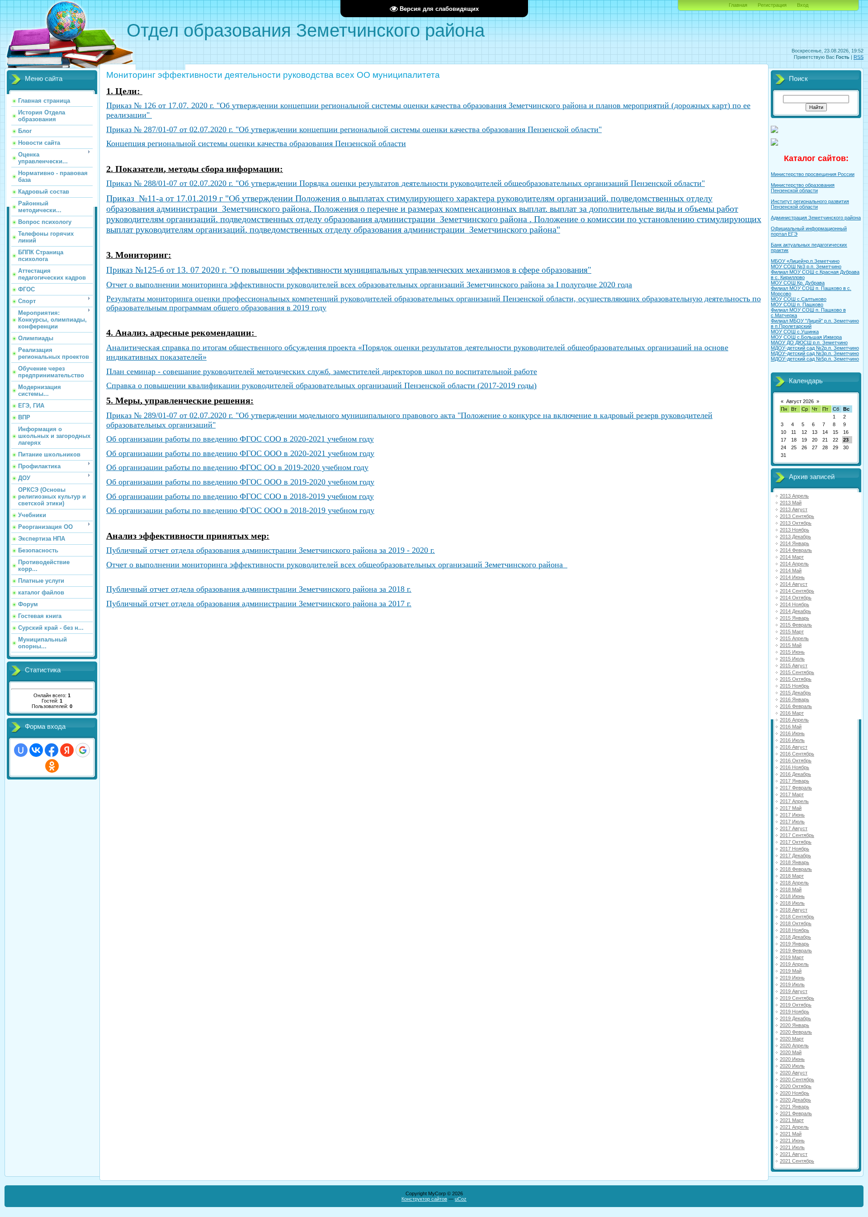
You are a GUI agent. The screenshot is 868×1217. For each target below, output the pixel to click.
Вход (802, 5)
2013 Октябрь (795, 523)
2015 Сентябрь (797, 672)
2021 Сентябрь (797, 1161)
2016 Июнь (792, 733)
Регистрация (772, 5)
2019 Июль (792, 984)
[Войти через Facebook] (51, 750)
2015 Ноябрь (794, 686)
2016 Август (793, 747)
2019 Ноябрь (794, 1011)
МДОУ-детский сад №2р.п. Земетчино (815, 348)
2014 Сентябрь (797, 591)
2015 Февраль (796, 625)
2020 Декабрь (795, 1100)
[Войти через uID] (21, 750)
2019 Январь (794, 943)
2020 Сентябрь (797, 1079)
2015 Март (792, 631)
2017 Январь (794, 781)
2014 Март (792, 557)
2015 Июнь (792, 652)
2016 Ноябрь (794, 767)
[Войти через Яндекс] (67, 750)
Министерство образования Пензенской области (803, 187)
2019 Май (791, 971)
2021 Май (791, 1133)
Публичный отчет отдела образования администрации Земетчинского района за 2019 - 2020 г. (270, 550)
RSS (858, 57)
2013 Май (791, 502)
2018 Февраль (796, 869)
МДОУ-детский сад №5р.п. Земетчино (815, 358)
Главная (738, 5)
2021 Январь (794, 1106)
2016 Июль (792, 740)
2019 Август (793, 991)
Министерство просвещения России (812, 174)
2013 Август (793, 509)
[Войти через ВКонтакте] (36, 750)
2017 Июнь (792, 815)
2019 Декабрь (795, 1018)
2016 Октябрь (795, 760)
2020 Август (793, 1072)
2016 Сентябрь (797, 753)
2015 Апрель (794, 638)
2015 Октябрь (795, 679)
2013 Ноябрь (794, 529)
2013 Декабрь (795, 536)
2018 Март (792, 876)
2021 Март (792, 1120)
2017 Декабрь (795, 855)
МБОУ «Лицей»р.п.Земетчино (805, 261)
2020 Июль (792, 1066)
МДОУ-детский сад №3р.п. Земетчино (815, 353)
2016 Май (791, 726)
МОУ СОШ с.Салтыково (798, 299)
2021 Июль (792, 1147)
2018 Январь (794, 862)
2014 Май (791, 570)
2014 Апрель (794, 563)
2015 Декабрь (795, 692)
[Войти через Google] (82, 750)
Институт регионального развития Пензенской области (810, 204)
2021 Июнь (792, 1140)
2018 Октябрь (795, 923)
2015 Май (791, 645)
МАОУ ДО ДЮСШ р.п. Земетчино (809, 342)
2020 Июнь (792, 1059)
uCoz (461, 1199)
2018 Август (793, 910)
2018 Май (791, 889)
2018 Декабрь (795, 937)
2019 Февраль (796, 950)
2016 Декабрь (795, 774)
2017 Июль (792, 821)
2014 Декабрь (795, 611)
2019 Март (792, 957)
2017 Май (791, 808)
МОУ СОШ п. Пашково (797, 304)
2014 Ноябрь (794, 604)
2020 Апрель (794, 1045)
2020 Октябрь (795, 1086)
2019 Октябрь (795, 1005)
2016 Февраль (796, 706)
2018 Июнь (792, 896)
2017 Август (793, 828)
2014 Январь (794, 543)
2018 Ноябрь (794, 930)
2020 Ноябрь (794, 1093)
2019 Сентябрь (797, 998)
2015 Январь (794, 618)
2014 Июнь (792, 577)
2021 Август (793, 1154)
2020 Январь (794, 1025)
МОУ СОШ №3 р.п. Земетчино (806, 266)
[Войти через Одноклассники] (52, 766)
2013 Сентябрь (797, 516)
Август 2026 (800, 401)
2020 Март (792, 1038)
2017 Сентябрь (797, 835)
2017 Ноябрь (794, 848)
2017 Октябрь (795, 842)
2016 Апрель (794, 720)
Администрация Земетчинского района (816, 217)
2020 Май (791, 1052)
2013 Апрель (794, 496)
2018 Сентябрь (797, 916)
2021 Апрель (794, 1127)
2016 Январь (794, 699)
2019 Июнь (792, 977)
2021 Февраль (796, 1113)
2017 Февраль (796, 787)
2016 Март (792, 713)
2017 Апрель (794, 801)
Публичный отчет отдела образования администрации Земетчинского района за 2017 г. (258, 603)
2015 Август (793, 665)
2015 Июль (792, 658)
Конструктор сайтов (424, 1199)
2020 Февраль (796, 1032)
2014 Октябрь (795, 597)
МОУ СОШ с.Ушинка (795, 331)
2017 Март (792, 794)
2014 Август (793, 584)
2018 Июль (792, 903)
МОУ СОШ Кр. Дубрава (798, 282)
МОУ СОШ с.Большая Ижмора (806, 337)
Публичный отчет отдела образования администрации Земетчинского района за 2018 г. (258, 589)
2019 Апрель (794, 964)
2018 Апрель (794, 882)
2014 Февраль (796, 550)
